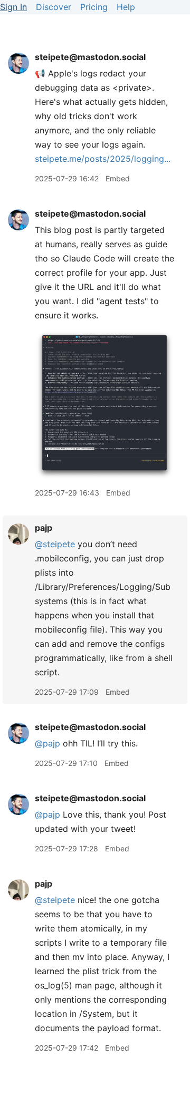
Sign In (13, 7)
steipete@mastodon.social (90, 57)
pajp (43, 527)
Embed (118, 178)
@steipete (55, 544)
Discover (53, 7)
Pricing (94, 7)
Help (126, 7)
